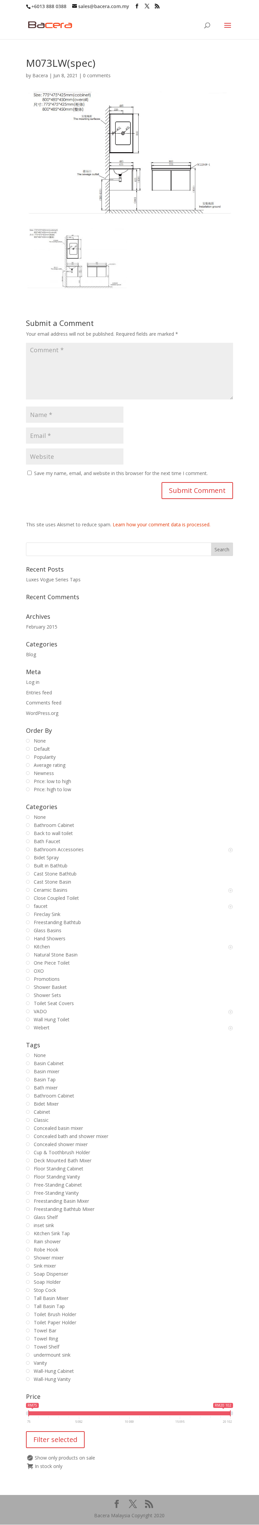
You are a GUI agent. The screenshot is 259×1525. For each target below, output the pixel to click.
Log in (32, 682)
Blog (31, 654)
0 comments (97, 75)
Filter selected (55, 1439)
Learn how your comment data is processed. (161, 524)
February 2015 (41, 626)
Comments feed (43, 702)
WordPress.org (42, 713)
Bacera (40, 75)
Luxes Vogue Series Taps (53, 579)
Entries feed (39, 692)
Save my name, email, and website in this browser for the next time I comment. (121, 473)
